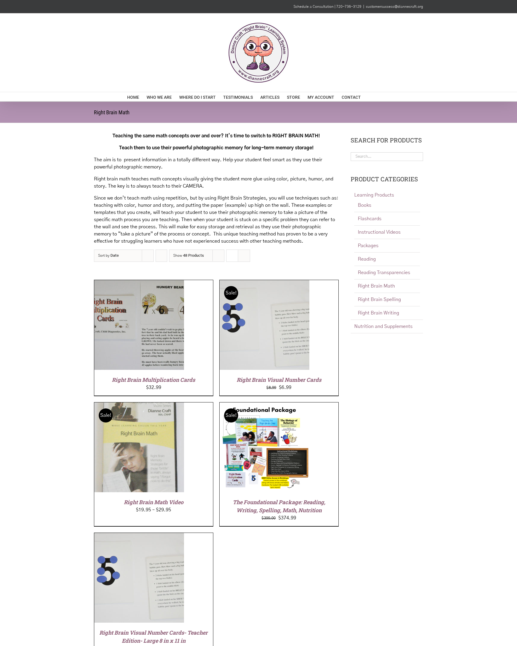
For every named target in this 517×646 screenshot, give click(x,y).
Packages (368, 245)
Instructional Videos (379, 232)
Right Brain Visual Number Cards (279, 379)
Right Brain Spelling (379, 299)
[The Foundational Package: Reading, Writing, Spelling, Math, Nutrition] (264, 406)
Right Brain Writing (378, 313)
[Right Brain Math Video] (139, 406)
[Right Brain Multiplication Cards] (139, 283)
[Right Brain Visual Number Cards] (264, 283)
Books (364, 205)
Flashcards (369, 218)
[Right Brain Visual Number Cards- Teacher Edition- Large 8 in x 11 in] (139, 536)
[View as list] (244, 256)
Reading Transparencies (384, 272)
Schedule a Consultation (314, 6)
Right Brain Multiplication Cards (153, 379)
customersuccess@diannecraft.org (394, 6)
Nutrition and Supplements (383, 326)
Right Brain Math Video (153, 502)
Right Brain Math (376, 286)
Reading (367, 259)
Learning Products (374, 195)
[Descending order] (161, 256)
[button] (380, 96)
